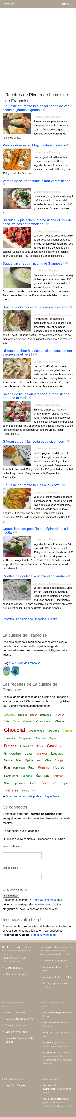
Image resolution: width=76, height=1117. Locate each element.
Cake (16, 721)
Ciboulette (53, 730)
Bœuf (33, 715)
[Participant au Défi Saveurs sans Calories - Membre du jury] (15, 670)
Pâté (31, 767)
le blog (46, 983)
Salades (26, 776)
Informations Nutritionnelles (51, 1086)
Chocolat (14, 729)
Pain (7, 767)
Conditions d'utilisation (17, 974)
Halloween (42, 753)
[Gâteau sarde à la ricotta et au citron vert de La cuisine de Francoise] (17, 455)
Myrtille (29, 760)
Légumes (57, 753)
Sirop (7, 783)
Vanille (25, 790)
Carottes (28, 721)
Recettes (8, 4)
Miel (18, 760)
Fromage (27, 745)
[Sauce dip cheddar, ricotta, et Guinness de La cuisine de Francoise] (17, 277)
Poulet (58, 767)
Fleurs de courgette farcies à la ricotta (31, 485)
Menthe (8, 760)
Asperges (9, 715)
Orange (58, 760)
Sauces (42, 775)
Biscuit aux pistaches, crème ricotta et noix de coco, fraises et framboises (37, 222)
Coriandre (9, 738)
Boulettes (45, 715)
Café (6, 721)
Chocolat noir (36, 730)
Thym (64, 783)
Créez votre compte (43, 900)
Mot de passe (10, 867)
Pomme (44, 767)
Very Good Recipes (15, 1085)
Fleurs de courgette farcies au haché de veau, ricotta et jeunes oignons (37, 107)
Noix (39, 760)
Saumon (58, 775)
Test (54, 783)
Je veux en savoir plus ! (55, 960)
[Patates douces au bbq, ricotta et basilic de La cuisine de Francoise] (17, 159)
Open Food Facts (52, 1098)
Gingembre (12, 753)
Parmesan (19, 767)
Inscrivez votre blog (15, 1012)
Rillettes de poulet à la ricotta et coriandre (34, 576)
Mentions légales (14, 967)
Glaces (28, 753)
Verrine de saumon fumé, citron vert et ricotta (36, 181)
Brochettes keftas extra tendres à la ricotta (34, 307)
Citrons (67, 730)
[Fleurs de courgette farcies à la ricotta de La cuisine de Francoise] (17, 499)
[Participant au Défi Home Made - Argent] (7, 670)
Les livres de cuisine (53, 1022)
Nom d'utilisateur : (13, 846)
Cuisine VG (49, 1042)
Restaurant (11, 776)
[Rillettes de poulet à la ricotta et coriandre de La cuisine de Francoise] (17, 589)
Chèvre (59, 721)
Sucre (33, 783)
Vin (34, 790)
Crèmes (40, 738)
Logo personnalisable (16, 1031)
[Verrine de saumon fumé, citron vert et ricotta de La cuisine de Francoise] (17, 198)
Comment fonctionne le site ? (20, 1018)
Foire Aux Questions (16, 1025)
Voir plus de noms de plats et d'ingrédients (32, 796)
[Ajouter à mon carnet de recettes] (44, 110)
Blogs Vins (48, 1032)
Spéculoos (19, 783)
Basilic (22, 715)
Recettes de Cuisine (12, 947)
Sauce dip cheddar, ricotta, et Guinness (32, 263)
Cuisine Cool (49, 1052)
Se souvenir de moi (17, 889)
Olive (48, 760)
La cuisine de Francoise (47, 117)
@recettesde (59, 983)
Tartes (44, 783)
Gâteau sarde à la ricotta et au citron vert (33, 441)
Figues (53, 738)
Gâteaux (54, 745)
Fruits (40, 746)
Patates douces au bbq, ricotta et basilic (33, 145)
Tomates (11, 790)
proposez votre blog (43, 935)
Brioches (59, 715)
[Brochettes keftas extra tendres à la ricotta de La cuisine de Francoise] (17, 320)
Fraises (10, 745)
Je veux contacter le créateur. (58, 977)
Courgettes (25, 738)
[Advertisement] (38, 48)
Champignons (44, 721)
